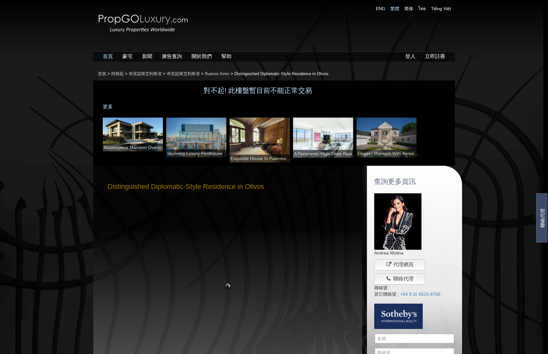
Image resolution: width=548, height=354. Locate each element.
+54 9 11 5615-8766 (420, 294)
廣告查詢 (172, 56)
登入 (410, 56)
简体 (408, 8)
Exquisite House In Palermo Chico (262, 158)
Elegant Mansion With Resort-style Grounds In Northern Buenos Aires (388, 153)
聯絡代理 (542, 218)
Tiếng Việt (441, 8)
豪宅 (127, 56)
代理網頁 (403, 264)
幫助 (226, 56)
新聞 (147, 56)
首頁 (108, 56)
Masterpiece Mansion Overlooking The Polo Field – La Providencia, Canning (135, 147)
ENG (380, 8)
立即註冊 (435, 56)
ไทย (422, 8)
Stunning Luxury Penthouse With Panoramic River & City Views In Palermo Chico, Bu (198, 153)
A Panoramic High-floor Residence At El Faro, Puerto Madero (325, 153)
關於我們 (202, 56)
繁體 (394, 8)
